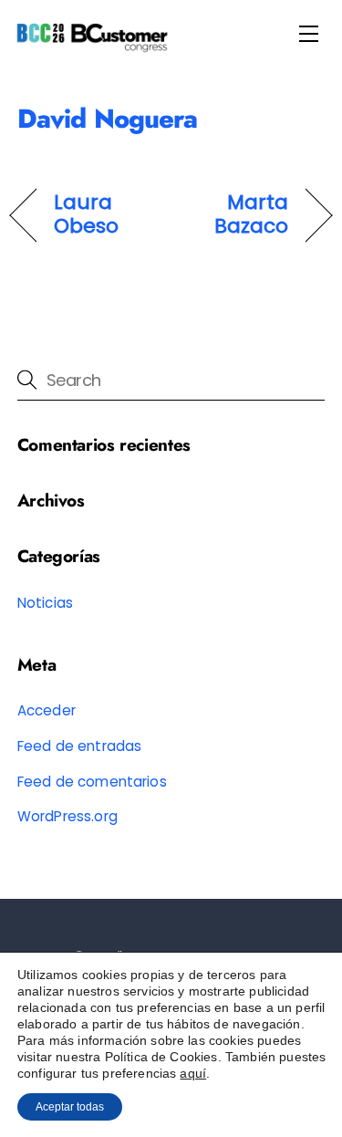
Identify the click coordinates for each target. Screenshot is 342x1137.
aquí (193, 1073)
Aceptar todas (70, 1106)
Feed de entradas (79, 746)
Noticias (45, 602)
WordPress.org (67, 816)
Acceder (46, 710)
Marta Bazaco (235, 215)
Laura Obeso (86, 215)
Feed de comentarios (92, 781)
